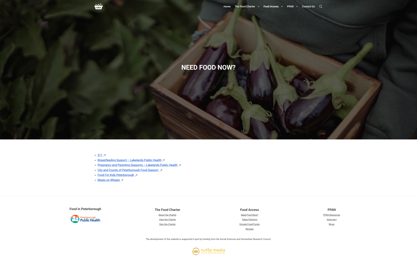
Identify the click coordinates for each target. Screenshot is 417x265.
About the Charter (167, 215)
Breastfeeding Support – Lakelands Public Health (129, 160)
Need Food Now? (249, 215)
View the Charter (167, 219)
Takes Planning (249, 219)
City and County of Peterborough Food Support (128, 170)
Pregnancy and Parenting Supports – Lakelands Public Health (138, 165)
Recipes (249, 229)
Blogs (331, 224)
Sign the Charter (167, 224)
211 (100, 155)
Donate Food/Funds (249, 224)
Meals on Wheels (109, 180)
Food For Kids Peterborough (116, 175)
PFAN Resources (331, 215)
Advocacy (332, 219)
